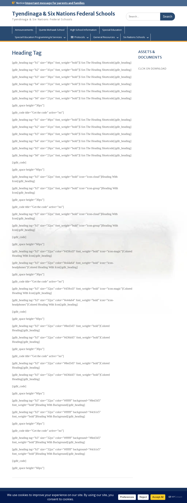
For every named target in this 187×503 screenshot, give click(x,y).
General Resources (104, 37)
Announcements (24, 29)
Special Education (112, 29)
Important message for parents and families (55, 3)
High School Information (83, 29)
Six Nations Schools (134, 37)
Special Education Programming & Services (38, 37)
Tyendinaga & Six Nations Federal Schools (63, 13)
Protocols (80, 37)
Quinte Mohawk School (51, 29)
